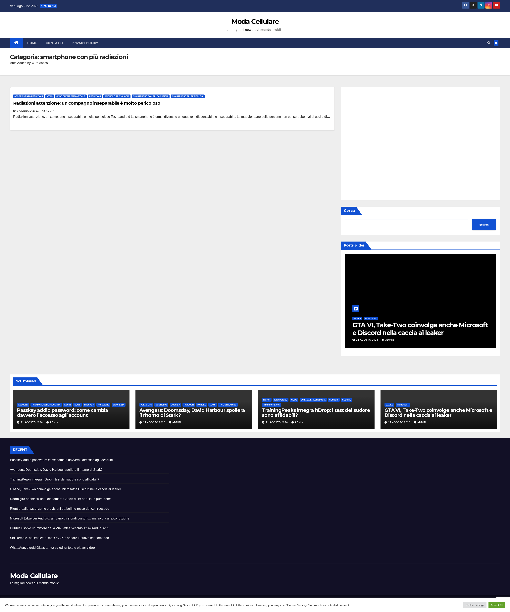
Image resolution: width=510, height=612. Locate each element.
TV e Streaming (227, 405)
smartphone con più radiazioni (150, 96)
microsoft (371, 318)
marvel (201, 405)
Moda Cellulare (255, 21)
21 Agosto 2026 (367, 339)
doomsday (161, 405)
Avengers (146, 405)
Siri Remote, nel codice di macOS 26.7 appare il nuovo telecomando (59, 538)
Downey (175, 405)
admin (50, 110)
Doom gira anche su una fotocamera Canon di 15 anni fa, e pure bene (60, 499)
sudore (346, 400)
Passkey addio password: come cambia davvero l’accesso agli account (62, 412)
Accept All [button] (497, 605)
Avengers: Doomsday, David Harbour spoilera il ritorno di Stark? (192, 412)
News (50, 96)
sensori (333, 400)
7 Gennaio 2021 (28, 110)
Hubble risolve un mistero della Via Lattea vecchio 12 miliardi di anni (59, 528)
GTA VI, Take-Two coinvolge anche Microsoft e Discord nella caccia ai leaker (420, 328)
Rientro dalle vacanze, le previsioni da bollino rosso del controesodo (59, 508)
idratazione (280, 400)
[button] (488, 43)
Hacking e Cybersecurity (46, 405)
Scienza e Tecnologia (117, 96)
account (23, 405)
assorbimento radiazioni (28, 96)
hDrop (266, 400)
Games (357, 318)
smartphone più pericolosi (187, 96)
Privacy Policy (85, 43)
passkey (89, 405)
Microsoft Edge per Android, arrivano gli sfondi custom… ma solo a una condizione (69, 518)
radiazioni (95, 96)
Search (484, 224)
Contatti (54, 43)
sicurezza (118, 405)
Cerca (349, 211)
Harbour (189, 405)
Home (32, 43)
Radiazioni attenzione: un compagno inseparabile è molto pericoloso (86, 103)
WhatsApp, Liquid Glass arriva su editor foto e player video (52, 547)
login (67, 405)
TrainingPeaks (271, 405)
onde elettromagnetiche (70, 96)
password (103, 405)
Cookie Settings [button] (475, 605)
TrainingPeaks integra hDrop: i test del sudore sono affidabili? (316, 412)
